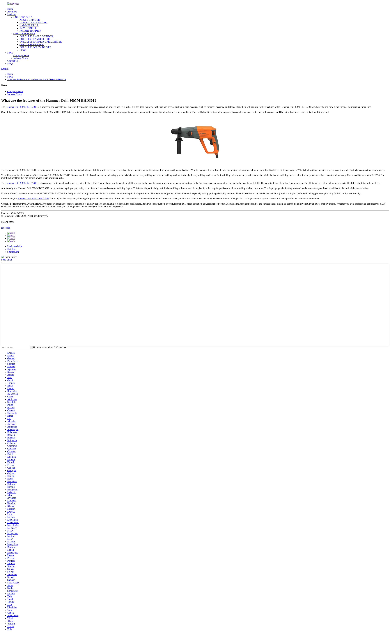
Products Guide (14, 246)
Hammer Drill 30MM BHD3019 (21, 107)
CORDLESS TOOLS (24, 33)
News (10, 52)
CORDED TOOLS (22, 17)
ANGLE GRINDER (30, 20)
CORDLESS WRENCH (32, 44)
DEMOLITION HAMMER (33, 22)
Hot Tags (11, 249)
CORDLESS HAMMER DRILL (36, 39)
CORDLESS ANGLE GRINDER (36, 36)
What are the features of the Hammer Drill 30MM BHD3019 (36, 79)
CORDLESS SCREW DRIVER (35, 47)
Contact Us (12, 61)
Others (23, 50)
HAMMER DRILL (29, 25)
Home (10, 9)
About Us (12, 11)
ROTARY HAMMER (30, 30)
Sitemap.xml (13, 251)
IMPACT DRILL (28, 28)
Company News (21, 55)
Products (11, 14)
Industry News (20, 58)
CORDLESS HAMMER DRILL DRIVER (41, 41)
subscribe (5, 227)
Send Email (6, 259)
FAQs (10, 63)
